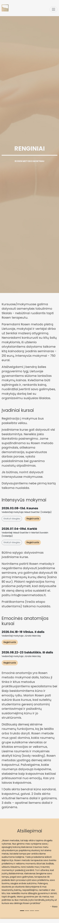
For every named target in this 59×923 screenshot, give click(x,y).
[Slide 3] (32, 910)
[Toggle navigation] (53, 9)
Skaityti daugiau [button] (11, 518)
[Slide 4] (37, 910)
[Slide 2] (27, 910)
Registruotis (32, 518)
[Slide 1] (22, 910)
